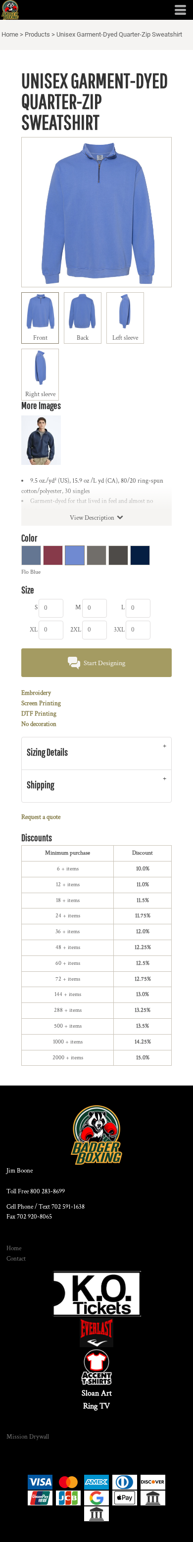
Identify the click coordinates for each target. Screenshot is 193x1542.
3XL (119, 630)
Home (9, 34)
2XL (75, 630)
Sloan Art (97, 1393)
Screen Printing (41, 703)
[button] (96, 1293)
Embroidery (36, 693)
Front (40, 338)
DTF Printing (38, 714)
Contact (16, 1259)
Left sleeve (125, 338)
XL (34, 630)
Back (83, 338)
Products (37, 34)
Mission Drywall (27, 1437)
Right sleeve (40, 394)
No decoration (38, 724)
